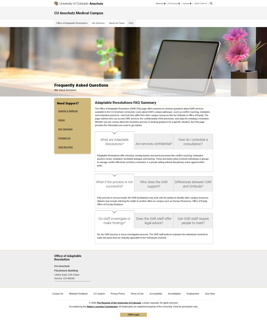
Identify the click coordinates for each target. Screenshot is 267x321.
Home (61, 120)
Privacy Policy (118, 294)
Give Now (210, 294)
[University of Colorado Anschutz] (78, 3)
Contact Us (64, 138)
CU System (99, 294)
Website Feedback (78, 294)
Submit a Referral (68, 111)
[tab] (114, 141)
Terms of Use (137, 294)
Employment (193, 294)
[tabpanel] (154, 161)
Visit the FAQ (65, 147)
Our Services (65, 129)
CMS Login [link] (133, 314)
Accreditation (174, 294)
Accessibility (156, 294)
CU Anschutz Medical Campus (78, 13)
